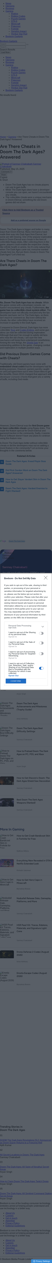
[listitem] (26, 627)
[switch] (41, 633)
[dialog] (26, 631)
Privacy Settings (43, 1261)
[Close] (46, 578)
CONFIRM (16, 681)
